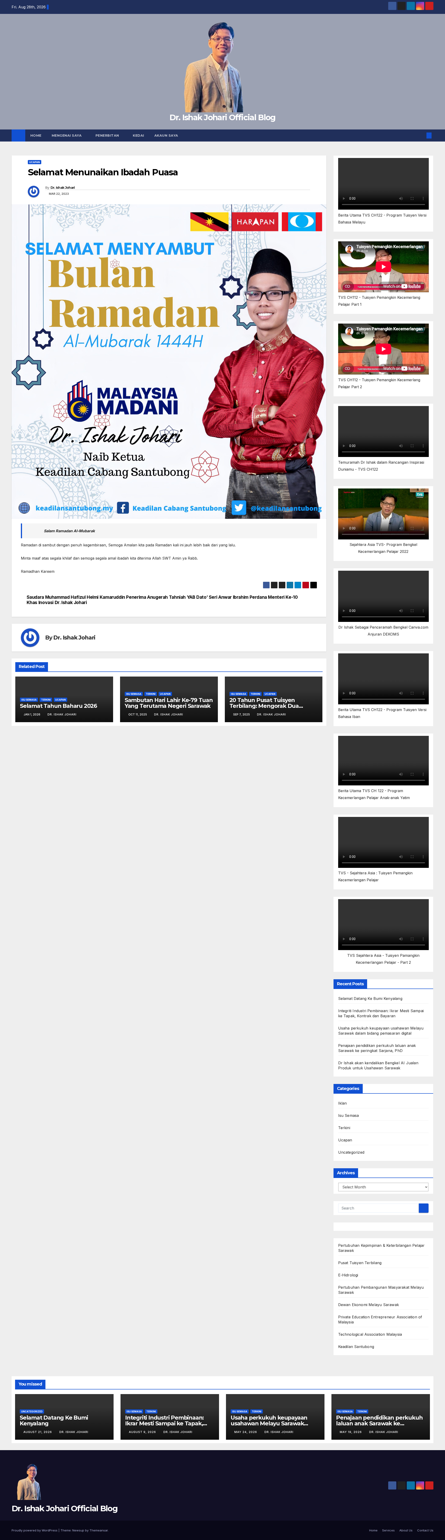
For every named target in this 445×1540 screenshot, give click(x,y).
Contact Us (425, 1530)
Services (388, 1530)
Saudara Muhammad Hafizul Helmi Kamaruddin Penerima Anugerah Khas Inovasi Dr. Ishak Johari (97, 600)
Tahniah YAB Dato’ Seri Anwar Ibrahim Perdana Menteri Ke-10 (233, 597)
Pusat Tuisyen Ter (354, 1262)
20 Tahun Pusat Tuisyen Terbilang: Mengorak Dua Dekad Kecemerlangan (264, 706)
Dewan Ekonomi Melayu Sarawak (368, 1304)
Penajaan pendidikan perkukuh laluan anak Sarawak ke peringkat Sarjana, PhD (379, 1423)
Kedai (138, 135)
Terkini (46, 699)
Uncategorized (351, 1152)
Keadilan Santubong (356, 1346)
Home (35, 135)
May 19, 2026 (351, 1432)
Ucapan (34, 162)
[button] (421, 135)
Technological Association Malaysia (370, 1334)
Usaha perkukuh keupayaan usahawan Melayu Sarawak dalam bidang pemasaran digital (275, 1423)
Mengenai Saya (67, 135)
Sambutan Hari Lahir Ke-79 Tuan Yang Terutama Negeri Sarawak (169, 703)
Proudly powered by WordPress (35, 1530)
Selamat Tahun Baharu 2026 (58, 705)
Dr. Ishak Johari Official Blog (222, 117)
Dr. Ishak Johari (63, 188)
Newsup (78, 1530)
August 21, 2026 (38, 1432)
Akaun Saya (166, 135)
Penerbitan (107, 135)
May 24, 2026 (246, 1432)
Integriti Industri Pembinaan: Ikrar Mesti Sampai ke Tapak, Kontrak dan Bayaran (164, 1423)
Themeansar (98, 1530)
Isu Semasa (29, 699)
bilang (376, 1262)
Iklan (342, 1103)
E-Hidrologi (348, 1275)
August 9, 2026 (143, 1432)
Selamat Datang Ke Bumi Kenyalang (370, 998)
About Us (406, 1530)
